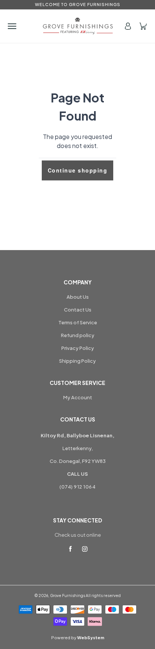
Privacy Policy (77, 348)
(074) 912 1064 (77, 487)
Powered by (77, 637)
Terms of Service (77, 322)
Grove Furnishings (67, 595)
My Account (77, 397)
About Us (78, 297)
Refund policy (77, 335)
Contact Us (77, 310)
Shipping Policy (77, 361)
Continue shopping (78, 170)
